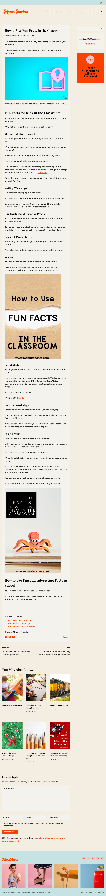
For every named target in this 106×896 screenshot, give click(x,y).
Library (89, 12)
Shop (96, 12)
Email (30, 817)
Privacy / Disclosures (24, 892)
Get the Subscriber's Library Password (90, 72)
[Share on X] (9, 637)
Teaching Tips (61, 12)
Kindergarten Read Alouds (12, 705)
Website (54, 817)
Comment (8, 788)
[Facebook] (97, 858)
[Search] (102, 29)
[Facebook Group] (101, 2)
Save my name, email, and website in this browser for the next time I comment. (34, 825)
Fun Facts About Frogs (19, 623)
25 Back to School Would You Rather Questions (16, 651)
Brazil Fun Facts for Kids (20, 620)
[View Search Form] (101, 12)
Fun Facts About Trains (59, 705)
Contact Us (42, 892)
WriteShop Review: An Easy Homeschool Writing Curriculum (54, 651)
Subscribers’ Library (9, 892)
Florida (20, 398)
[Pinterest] (93, 858)
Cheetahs (42, 172)
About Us (35, 892)
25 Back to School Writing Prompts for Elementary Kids (36, 755)
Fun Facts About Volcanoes (21, 626)
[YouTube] (88, 858)
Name (6, 817)
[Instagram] (84, 858)
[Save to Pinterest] (13, 637)
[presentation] (12, 687)
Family (82, 12)
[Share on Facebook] (6, 637)
